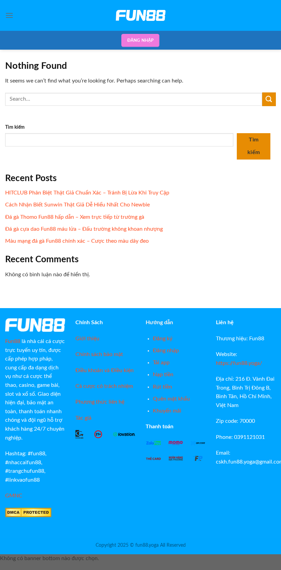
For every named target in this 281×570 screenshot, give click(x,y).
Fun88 (12, 341)
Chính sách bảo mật (99, 354)
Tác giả (83, 418)
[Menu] (9, 15)
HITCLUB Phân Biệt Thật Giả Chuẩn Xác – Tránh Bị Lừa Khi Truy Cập (87, 192)
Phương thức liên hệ (99, 402)
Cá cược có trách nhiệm (104, 386)
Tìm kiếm (15, 127)
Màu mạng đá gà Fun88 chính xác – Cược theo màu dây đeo (77, 241)
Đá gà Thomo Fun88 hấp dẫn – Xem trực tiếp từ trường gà (74, 217)
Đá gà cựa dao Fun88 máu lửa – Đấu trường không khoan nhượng (84, 229)
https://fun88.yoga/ (239, 363)
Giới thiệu (87, 338)
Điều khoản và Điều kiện (104, 370)
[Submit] (269, 99)
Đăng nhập (140, 40)
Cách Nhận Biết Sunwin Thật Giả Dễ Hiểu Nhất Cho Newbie (77, 204)
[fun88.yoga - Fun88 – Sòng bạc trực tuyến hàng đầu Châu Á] (140, 15)
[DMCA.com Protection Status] (28, 512)
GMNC (13, 495)
